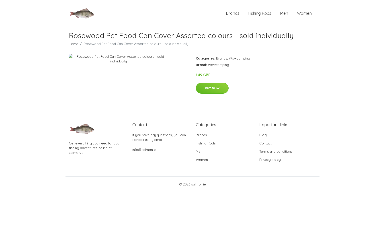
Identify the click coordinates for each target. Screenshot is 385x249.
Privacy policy (270, 160)
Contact (265, 143)
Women (304, 13)
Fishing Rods (259, 13)
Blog (263, 135)
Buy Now (212, 88)
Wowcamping (239, 58)
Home (73, 44)
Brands (232, 13)
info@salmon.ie (144, 150)
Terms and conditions (276, 151)
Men (284, 13)
